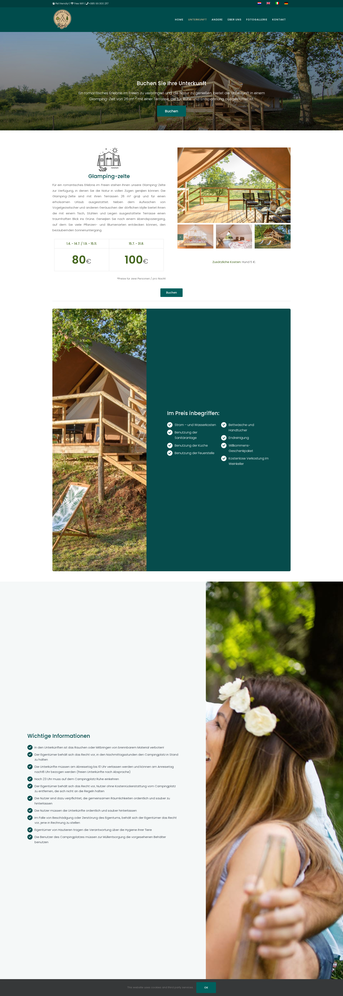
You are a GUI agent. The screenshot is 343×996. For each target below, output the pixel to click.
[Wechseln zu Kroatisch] (259, 3)
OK (206, 987)
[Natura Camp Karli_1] (195, 227)
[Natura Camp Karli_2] (234, 227)
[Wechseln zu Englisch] (268, 3)
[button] (180, 237)
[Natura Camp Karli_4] (273, 227)
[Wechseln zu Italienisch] (277, 3)
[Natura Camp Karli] (234, 149)
